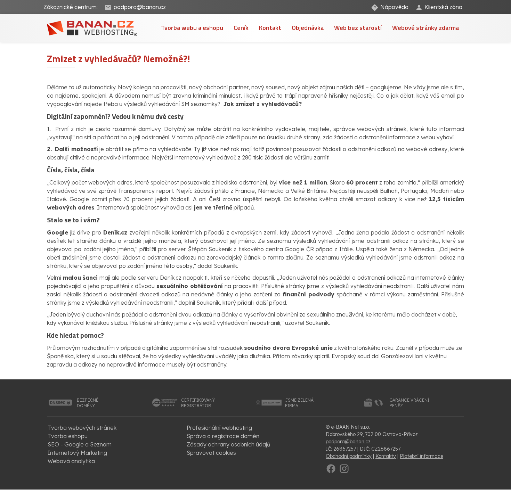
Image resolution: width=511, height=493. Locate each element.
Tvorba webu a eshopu (192, 27)
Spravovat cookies (211, 452)
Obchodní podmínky (349, 456)
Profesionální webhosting (219, 427)
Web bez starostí (358, 27)
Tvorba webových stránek (82, 427)
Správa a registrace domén (223, 436)
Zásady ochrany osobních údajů (228, 444)
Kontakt (270, 27)
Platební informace (421, 456)
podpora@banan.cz (140, 6)
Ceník (241, 27)
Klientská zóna (443, 6)
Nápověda (394, 6)
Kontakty (385, 456)
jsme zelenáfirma (299, 402)
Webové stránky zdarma (425, 27)
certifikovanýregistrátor (198, 402)
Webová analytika (71, 461)
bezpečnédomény (87, 402)
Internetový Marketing (77, 452)
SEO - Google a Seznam (80, 444)
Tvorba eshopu (68, 436)
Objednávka (308, 27)
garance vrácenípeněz (409, 402)
